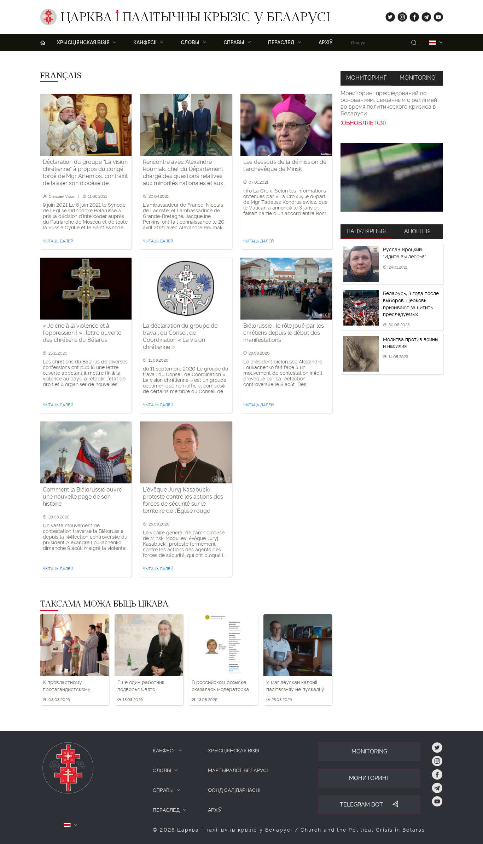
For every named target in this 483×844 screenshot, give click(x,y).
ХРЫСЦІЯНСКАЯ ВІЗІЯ (233, 750)
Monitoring (417, 77)
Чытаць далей (58, 241)
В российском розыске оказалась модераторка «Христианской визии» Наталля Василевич (220, 686)
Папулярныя (366, 231)
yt (435, 15)
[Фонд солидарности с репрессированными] (392, 177)
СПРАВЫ (163, 790)
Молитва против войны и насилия (410, 343)
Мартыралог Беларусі (238, 770)
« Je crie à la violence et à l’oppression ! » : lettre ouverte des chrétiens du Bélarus (82, 332)
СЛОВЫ (162, 770)
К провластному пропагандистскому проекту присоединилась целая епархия (73, 686)
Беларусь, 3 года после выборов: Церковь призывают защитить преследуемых (411, 304)
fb (412, 15)
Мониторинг (366, 77)
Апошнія (417, 231)
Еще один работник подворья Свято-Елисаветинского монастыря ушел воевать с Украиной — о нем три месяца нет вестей (147, 686)
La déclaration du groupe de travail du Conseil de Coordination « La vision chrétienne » (180, 336)
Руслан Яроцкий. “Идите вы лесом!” (404, 253)
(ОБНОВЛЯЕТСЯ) (363, 123)
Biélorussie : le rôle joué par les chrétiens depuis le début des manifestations (283, 332)
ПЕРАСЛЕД (166, 810)
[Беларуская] (432, 42)
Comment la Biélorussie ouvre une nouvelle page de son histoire (82, 496)
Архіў (326, 42)
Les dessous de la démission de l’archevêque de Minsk (284, 165)
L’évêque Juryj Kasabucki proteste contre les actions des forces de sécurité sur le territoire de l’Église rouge (183, 500)
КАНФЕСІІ (164, 750)
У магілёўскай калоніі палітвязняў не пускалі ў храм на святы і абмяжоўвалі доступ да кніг (295, 686)
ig (399, 15)
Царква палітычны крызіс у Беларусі (195, 18)
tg (424, 15)
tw (388, 15)
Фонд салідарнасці (234, 790)
